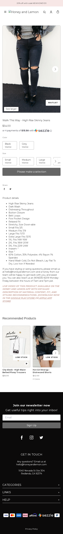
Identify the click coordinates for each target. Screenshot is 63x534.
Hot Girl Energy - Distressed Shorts (42, 371)
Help (6, 499)
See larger (11, 109)
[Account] (51, 12)
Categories (11, 485)
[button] (55, 69)
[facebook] (21, 437)
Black (5, 143)
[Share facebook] (4, 189)
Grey (21, 143)
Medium (23, 159)
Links (6, 492)
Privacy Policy (31, 529)
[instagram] (31, 437)
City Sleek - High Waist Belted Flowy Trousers (14, 371)
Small (5, 159)
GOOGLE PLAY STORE (23, 298)
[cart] (58, 12)
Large (39, 159)
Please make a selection (31, 171)
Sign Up (31, 425)
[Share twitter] (10, 189)
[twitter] (41, 437)
